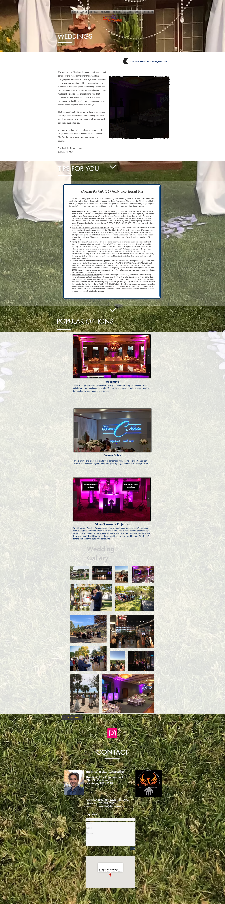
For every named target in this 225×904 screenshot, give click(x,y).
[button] (111, 356)
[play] (152, 133)
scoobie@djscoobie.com (112, 806)
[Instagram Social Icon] (112, 733)
